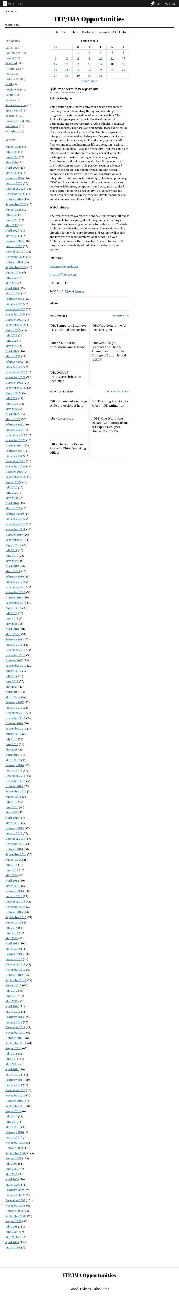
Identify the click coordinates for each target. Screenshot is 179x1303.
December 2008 (15, 1200)
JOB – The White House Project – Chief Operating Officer (68, 448)
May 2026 (11, 162)
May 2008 (11, 1237)
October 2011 (14, 1038)
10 (100, 58)
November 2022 (15, 377)
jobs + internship (61, 418)
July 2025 (11, 215)
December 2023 (15, 309)
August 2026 (13, 147)
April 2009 (12, 1179)
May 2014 (11, 875)
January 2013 (13, 959)
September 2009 (15, 1153)
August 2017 (13, 671)
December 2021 (15, 435)
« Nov (85, 80)
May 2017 (11, 686)
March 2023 (12, 356)
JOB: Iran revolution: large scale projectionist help (68, 403)
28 (66, 75)
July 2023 (11, 335)
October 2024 (14, 262)
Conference (12, 53)
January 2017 (13, 707)
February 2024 (14, 299)
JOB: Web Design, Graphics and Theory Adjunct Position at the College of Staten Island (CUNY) (109, 351)
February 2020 (14, 513)
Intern (74, 32)
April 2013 (12, 943)
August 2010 (13, 1111)
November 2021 (15, 440)
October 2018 (14, 597)
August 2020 (13, 482)
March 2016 (12, 760)
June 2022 (11, 403)
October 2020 (14, 472)
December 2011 (15, 1027)
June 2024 (11, 278)
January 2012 (13, 1022)
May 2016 (11, 749)
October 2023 (14, 320)
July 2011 (11, 1053)
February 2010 (14, 1132)
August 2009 (13, 1158)
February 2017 (14, 702)
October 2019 (14, 534)
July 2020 (11, 487)
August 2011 (13, 1048)
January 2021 (13, 456)
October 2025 (14, 199)
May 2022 (11, 409)
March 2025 (12, 236)
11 (112, 58)
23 (89, 69)
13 (55, 64)
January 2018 (13, 645)
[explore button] (154, 3)
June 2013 (11, 933)
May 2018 (11, 624)
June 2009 (11, 1169)
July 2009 (11, 1163)
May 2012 (11, 1001)
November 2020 (15, 466)
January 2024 (13, 304)
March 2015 (12, 823)
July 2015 (11, 802)
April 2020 (12, 503)
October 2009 (14, 1148)
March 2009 (12, 1184)
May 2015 (11, 812)
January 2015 (13, 833)
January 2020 (13, 519)
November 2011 (15, 1032)
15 (78, 64)
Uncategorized (14, 121)
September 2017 (15, 665)
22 (78, 69)
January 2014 (13, 896)
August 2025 (13, 209)
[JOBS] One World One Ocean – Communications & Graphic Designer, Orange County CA (110, 424)
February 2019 (14, 576)
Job (56, 32)
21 (66, 69)
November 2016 (15, 718)
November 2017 (15, 655)
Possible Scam (14, 89)
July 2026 (11, 152)
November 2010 (15, 1095)
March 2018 (12, 634)
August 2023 (13, 330)
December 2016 (15, 713)
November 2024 (15, 257)
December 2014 (15, 838)
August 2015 (13, 797)
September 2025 (15, 204)
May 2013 (11, 938)
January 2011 (13, 1085)
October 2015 (14, 786)
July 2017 (11, 676)
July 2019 (11, 550)
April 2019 (12, 566)
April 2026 (12, 167)
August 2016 (13, 734)
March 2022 (12, 419)
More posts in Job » (120, 315)
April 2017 (12, 692)
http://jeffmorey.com (63, 274)
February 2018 (14, 639)
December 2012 (15, 964)
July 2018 (11, 613)
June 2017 (11, 681)
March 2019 (12, 571)
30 (89, 75)
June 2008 (11, 1232)
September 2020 (15, 477)
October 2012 (14, 975)
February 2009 (14, 1190)
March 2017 (12, 697)
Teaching (11, 116)
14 (66, 64)
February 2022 (14, 424)
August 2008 (13, 1221)
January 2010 (13, 1137)
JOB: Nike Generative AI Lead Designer (109, 327)
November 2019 (15, 529)
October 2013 (14, 912)
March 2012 (12, 1011)
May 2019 (11, 561)
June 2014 (11, 870)
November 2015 (15, 781)
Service (10, 100)
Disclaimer (88, 32)
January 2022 (13, 430)
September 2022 (15, 388)
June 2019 (11, 555)
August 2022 (13, 393)
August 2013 (13, 922)
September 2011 (15, 1043)
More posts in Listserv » (118, 391)
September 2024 (15, 267)
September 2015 (15, 791)
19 (123, 64)
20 (55, 69)
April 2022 (12, 414)
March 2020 (12, 508)
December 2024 (15, 251)
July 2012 (11, 990)
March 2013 (12, 949)
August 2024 (13, 272)
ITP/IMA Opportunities (89, 18)
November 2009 (15, 1143)
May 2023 (11, 346)
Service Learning (16, 105)
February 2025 (14, 241)
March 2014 (12, 886)
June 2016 (11, 744)
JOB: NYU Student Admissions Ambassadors (67, 345)
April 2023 (12, 351)
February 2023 (14, 361)
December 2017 (15, 650)
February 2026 (14, 178)
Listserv (10, 79)
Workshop (11, 131)
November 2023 (15, 314)
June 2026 (11, 157)
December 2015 (15, 776)
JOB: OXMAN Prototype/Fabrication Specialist (65, 376)
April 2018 (12, 629)
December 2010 (15, 1090)
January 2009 (13, 1195)
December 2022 (15, 372)
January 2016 (13, 770)
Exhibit (9, 58)
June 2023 (11, 340)
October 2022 (14, 382)
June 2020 (11, 493)
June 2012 (11, 996)
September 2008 (15, 1216)
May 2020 (11, 498)
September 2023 (15, 325)
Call (64, 32)
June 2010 (11, 1122)
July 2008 (11, 1226)
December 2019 (15, 524)
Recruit (10, 95)
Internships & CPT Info (112, 32)
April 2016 (12, 755)
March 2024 (12, 293)
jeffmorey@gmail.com (64, 266)
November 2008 (15, 1205)
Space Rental (13, 110)
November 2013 (15, 907)
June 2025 (11, 220)
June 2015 (11, 807)
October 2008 (14, 1211)
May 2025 (11, 225)
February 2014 (14, 891)
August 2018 (13, 608)
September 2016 (15, 728)
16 (89, 64)
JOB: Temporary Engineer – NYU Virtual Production (68, 327)
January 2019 (13, 582)
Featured (11, 63)
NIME (9, 84)
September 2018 (15, 603)
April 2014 (12, 880)
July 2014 (11, 865)
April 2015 (12, 818)
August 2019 (13, 545)
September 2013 (15, 917)
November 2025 (15, 194)
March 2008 (12, 1247)
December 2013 (15, 901)
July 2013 (11, 928)
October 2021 (14, 445)
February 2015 (14, 828)
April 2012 (12, 1006)
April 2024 (12, 288)
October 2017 (14, 660)
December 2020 (15, 461)
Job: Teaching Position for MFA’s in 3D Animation (110, 403)
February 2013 (14, 954)
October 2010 (14, 1101)
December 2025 (15, 188)
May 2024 (11, 283)
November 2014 (15, 844)
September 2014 (15, 854)
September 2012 (15, 980)
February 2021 (14, 451)
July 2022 (11, 398)
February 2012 (14, 1017)
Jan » (94, 80)
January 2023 (13, 367)
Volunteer (11, 126)
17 (100, 64)
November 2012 (15, 970)
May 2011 (11, 1064)
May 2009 (11, 1174)
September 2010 (15, 1106)
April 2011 (12, 1069)
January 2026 (13, 183)
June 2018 (11, 618)
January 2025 (13, 246)
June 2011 (11, 1059)
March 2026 (12, 173)
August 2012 (13, 985)
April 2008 (12, 1242)
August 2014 (13, 859)
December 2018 (15, 587)
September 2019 (15, 540)
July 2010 (11, 1116)
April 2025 (12, 230)
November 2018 (15, 592)
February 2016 (14, 765)
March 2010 (12, 1127)
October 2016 (14, 723)
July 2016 (11, 739)
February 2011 (14, 1080)
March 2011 (12, 1074)
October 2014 (14, 849)
